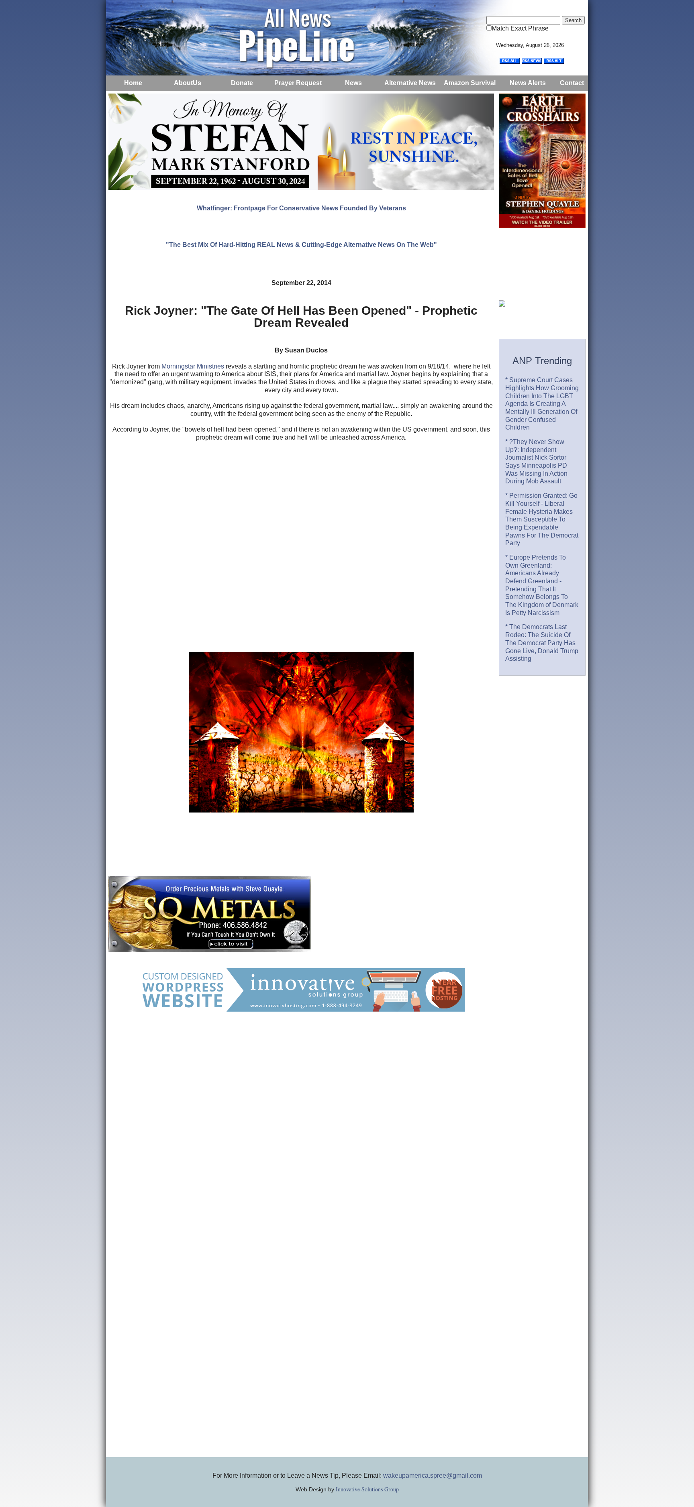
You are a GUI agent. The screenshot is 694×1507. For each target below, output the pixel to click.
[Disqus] (301, 1137)
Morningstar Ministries (192, 366)
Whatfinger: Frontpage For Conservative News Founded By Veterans (301, 208)
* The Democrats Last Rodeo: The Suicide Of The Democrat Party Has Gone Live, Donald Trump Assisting (541, 642)
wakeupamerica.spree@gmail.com (432, 1475)
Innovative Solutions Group (367, 1489)
